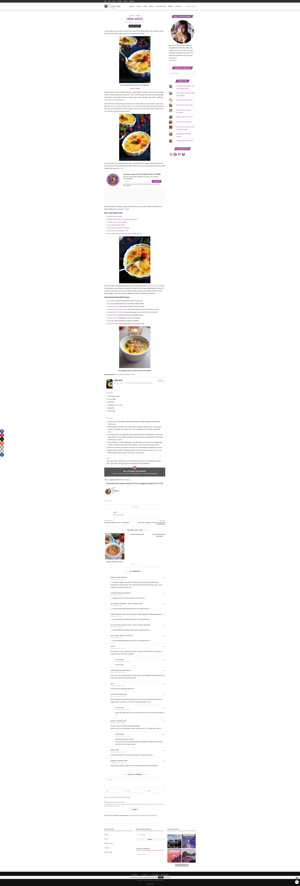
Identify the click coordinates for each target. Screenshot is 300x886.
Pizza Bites (110, 303)
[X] (2, 439)
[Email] (2, 451)
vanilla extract (118, 405)
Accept (160, 877)
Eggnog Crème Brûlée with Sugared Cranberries (122, 219)
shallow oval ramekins (134, 106)
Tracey (113, 646)
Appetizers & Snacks (161, 6)
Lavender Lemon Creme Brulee (121, 593)
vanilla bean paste (110, 100)
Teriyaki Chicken (112, 315)
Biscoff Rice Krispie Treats (184, 105)
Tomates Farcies (112, 318)
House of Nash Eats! (153, 286)
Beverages (170, 6)
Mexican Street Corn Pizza (184, 117)
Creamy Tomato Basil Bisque (115, 562)
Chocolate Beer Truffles (137, 534)
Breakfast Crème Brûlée (114, 216)
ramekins (119, 439)
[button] (106, 549)
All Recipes (126, 479)
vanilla (153, 97)
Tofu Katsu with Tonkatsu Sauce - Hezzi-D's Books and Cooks (130, 625)
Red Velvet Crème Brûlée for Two (117, 231)
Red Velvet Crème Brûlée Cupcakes (118, 228)
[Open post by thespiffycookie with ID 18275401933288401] (174, 856)
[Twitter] (188, 6)
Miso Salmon (111, 301)
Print (161, 380)
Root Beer (119, 1)
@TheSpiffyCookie (136, 473)
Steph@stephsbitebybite (119, 694)
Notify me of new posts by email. (114, 802)
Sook (112, 683)
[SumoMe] (2, 455)
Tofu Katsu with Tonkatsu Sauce (117, 309)
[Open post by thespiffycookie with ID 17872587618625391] (189, 841)
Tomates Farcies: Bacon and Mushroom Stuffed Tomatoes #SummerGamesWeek (136, 614)
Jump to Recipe (135, 26)
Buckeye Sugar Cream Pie (119, 577)
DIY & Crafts (125, 1)
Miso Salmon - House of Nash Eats (122, 635)
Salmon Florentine (113, 323)
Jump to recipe (135, 88)
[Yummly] (2, 443)
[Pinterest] (192, 6)
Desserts (151, 6)
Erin (131, 22)
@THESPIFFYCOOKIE (134, 483)
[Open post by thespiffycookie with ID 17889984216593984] (189, 856)
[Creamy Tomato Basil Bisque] (114, 546)
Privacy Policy (108, 843)
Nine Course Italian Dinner (184, 100)
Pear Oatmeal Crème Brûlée (116, 225)
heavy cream (108, 500)
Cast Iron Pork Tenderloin (184, 122)
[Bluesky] (183, 154)
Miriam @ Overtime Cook (118, 721)
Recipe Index (132, 1)
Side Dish (139, 6)
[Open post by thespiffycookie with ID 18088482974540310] (174, 841)
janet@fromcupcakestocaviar (121, 670)
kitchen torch (155, 450)
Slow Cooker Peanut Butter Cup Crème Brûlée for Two (124, 233)
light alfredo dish (142, 166)
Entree (145, 6)
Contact (114, 1)
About (109, 1)
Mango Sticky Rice (113, 306)
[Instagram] (190, 6)
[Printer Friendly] (2, 447)
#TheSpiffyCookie (153, 473)
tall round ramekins (116, 106)
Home (105, 1)
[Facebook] (186, 6)
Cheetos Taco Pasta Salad (184, 141)
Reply (164, 577)
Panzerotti (110, 321)
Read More (172, 60)
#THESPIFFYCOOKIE (158, 483)
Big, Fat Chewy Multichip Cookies (124, 374)
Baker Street (115, 750)
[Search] (195, 6)
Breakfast (131, 6)
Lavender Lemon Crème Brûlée (117, 222)
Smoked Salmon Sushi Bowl (116, 312)
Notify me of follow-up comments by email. (117, 797)
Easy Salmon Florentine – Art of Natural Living (126, 603)
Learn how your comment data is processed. (143, 815)
